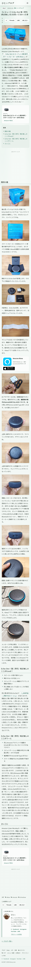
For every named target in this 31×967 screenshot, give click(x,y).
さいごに (8, 144)
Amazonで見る (8, 120)
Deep (8, 950)
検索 (16, 950)
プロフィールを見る (16, 934)
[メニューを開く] (27, 3)
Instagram (23, 929)
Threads (11, 20)
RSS (4, 955)
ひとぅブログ (8, 3)
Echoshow (23, 897)
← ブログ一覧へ (7, 941)
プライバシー (25, 953)
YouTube (14, 931)
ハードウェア (20, 8)
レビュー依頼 (10, 953)
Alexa (8, 897)
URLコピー (25, 20)
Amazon (5, 113)
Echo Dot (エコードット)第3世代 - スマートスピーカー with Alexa (14, 116)
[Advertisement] (15, 166)
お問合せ (18, 953)
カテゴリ (22, 950)
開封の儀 (8, 131)
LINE (18, 20)
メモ (12, 950)
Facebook (16, 929)
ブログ (3, 950)
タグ (4, 953)
